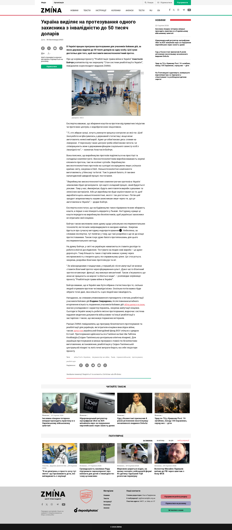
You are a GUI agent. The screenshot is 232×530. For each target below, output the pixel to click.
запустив (78, 330)
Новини (74, 10)
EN (158, 10)
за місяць (160, 440)
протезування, (137, 357)
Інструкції (101, 10)
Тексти (87, 10)
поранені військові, (124, 357)
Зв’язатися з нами (175, 510)
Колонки (115, 10)
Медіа (43, 2)
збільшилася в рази (134, 304)
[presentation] (45, 453)
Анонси (129, 10)
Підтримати (182, 2)
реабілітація (71, 361)
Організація (59, 2)
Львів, (113, 357)
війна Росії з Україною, (82, 357)
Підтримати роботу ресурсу (175, 496)
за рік (171, 440)
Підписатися (166, 2)
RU (151, 10)
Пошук (150, 3)
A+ (43, 53)
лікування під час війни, (101, 357)
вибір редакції (183, 440)
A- (49, 53)
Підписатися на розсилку (176, 503)
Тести (141, 10)
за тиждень (147, 440)
